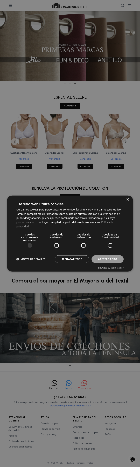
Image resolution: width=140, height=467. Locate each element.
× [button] (127, 199)
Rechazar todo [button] (71, 259)
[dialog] (70, 233)
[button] (30, 259)
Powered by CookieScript (111, 268)
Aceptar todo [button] (107, 259)
